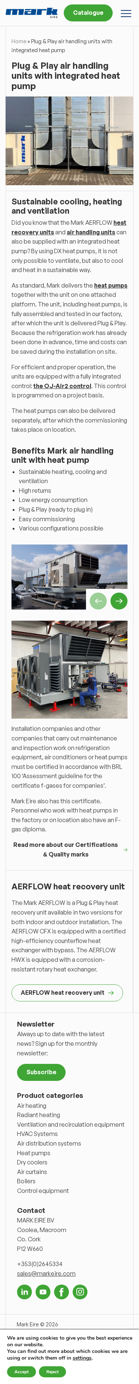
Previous (98, 601)
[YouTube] (43, 1292)
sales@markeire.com (46, 1273)
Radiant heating (38, 1115)
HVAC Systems (37, 1133)
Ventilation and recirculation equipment (71, 1124)
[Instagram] (80, 1292)
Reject (52, 1372)
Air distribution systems (49, 1143)
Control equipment (43, 1190)
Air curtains (32, 1172)
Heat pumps (33, 1153)
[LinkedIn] (24, 1292)
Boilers (26, 1181)
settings (82, 1358)
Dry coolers (32, 1162)
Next (119, 601)
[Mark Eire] (31, 13)
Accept (21, 1372)
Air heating (31, 1105)
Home (18, 41)
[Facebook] (61, 1292)
